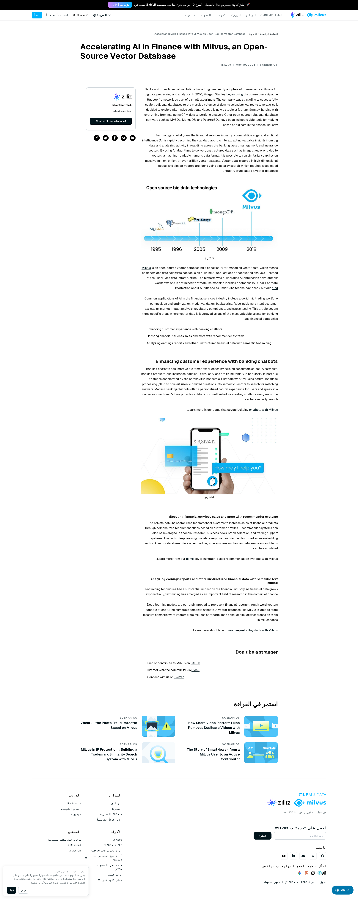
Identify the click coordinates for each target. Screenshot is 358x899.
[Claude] (306, 873)
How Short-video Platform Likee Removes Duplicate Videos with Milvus (214, 728)
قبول (11, 890)
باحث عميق (115, 874)
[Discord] (303, 856)
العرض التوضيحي (70, 808)
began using (234, 94)
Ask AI (345, 890)
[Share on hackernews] (97, 138)
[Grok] (313, 873)
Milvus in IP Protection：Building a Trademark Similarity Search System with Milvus (109, 754)
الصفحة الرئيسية (269, 34)
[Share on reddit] (106, 138)
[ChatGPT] (324, 873)
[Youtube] (284, 856)
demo (190, 559)
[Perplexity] (319, 873)
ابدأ (37, 15)
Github (76, 850)
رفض (23, 890)
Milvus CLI (114, 845)
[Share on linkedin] (133, 138)
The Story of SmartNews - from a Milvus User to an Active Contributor (213, 754)
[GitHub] (322, 856)
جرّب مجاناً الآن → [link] (120, 5)
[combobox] (102, 15)
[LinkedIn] (293, 856)
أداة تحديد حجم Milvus (106, 850)
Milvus (146, 268)
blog (275, 288)
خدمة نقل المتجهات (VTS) (109, 867)
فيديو (77, 814)
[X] (313, 856)
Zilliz (293, 812)
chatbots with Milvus (263, 410)
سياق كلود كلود (111, 880)
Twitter (179, 677)
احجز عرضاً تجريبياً (57, 15)
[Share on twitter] (124, 138)
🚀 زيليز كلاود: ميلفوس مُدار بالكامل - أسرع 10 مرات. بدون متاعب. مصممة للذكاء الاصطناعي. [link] (192, 5)
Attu (119, 839)
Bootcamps (74, 803)
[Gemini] (299, 873)
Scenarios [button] (269, 64)
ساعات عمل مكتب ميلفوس (65, 839)
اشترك (262, 836)
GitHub (195, 663)
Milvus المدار (112, 814)
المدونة (206, 15)
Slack (195, 670)
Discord (75, 845)
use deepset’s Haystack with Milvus (253, 630)
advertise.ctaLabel (112, 121)
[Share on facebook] (115, 138)
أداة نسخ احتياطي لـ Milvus (108, 858)
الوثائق (251, 15)
